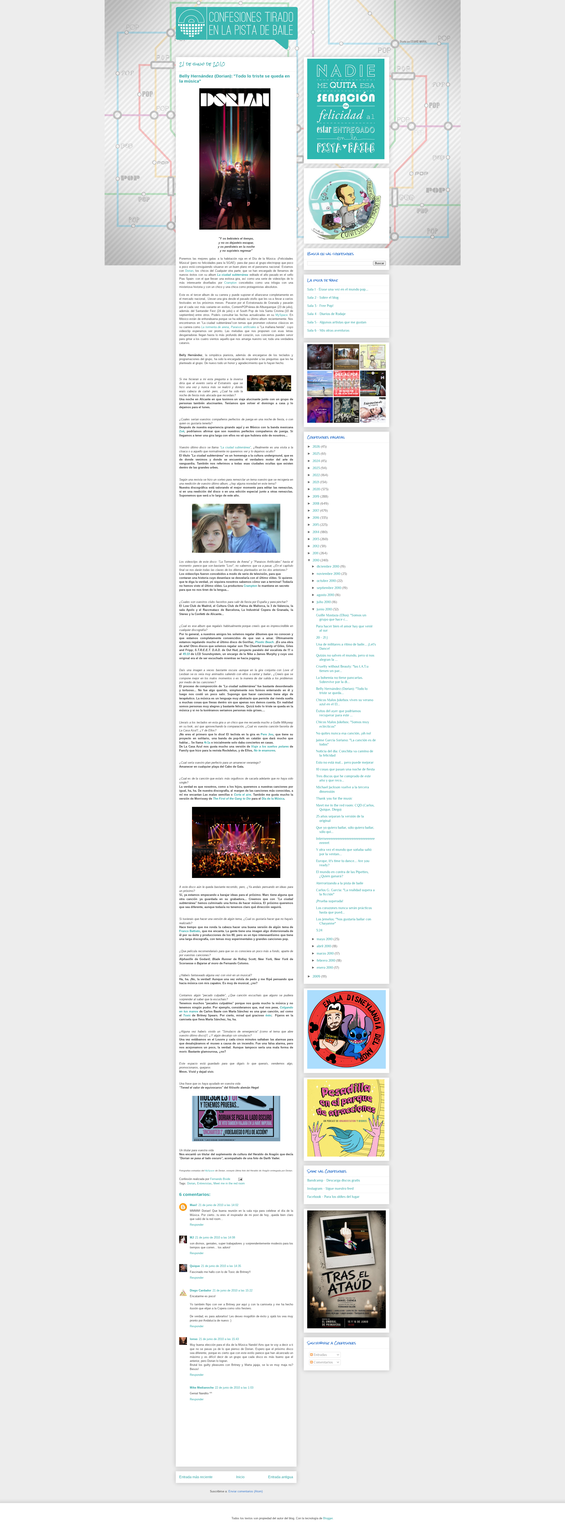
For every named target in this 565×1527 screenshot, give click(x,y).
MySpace (281, 315)
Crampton (230, 282)
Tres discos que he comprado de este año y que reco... (343, 778)
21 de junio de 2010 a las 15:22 (232, 1290)
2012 (316, 546)
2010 (316, 560)
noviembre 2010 (329, 574)
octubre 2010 (327, 581)
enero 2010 (325, 968)
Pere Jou (267, 734)
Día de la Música (273, 798)
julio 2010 (324, 602)
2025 (317, 454)
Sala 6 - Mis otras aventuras (328, 330)
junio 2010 (325, 609)
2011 (316, 553)
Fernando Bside (220, 1179)
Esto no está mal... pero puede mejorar (345, 762)
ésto (268, 1015)
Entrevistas (204, 1183)
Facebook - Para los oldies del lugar (333, 1197)
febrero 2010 (326, 961)
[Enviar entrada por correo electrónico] (239, 1179)
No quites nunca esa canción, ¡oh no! (343, 733)
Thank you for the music (334, 798)
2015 (316, 525)
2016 (316, 518)
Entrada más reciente (196, 1477)
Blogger (328, 1518)
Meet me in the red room (229, 1183)
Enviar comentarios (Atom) (245, 1491)
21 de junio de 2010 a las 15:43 (219, 1339)
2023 (317, 468)
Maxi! (193, 1205)
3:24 (319, 930)
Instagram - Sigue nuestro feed (330, 1189)
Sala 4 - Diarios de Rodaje (326, 314)
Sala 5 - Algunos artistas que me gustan (336, 322)
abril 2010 (324, 946)
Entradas (320, 1355)
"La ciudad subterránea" (235, 447)
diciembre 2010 (328, 566)
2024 (317, 461)
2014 (316, 532)
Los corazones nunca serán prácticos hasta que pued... (344, 910)
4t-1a (207, 742)
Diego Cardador (200, 1290)
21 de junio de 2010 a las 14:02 (218, 1205)
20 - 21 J (322, 638)
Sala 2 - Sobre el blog (323, 298)
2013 (316, 539)
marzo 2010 (326, 953)
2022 (317, 475)
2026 (317, 447)
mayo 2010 (325, 939)
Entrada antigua (280, 1477)
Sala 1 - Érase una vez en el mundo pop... (337, 289)
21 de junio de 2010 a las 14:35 (221, 1266)
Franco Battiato (189, 931)
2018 (316, 504)
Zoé (181, 431)
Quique (195, 1266)
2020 (317, 489)
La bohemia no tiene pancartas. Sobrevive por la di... (339, 680)
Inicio (240, 1477)
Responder (196, 1224)
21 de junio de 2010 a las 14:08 (215, 1237)
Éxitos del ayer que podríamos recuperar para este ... (338, 713)
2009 (317, 976)
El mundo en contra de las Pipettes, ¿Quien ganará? (342, 874)
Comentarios (323, 1362)
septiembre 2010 (329, 588)
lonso (194, 1339)
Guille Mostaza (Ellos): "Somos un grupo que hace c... (341, 617)
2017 (316, 511)
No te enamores (264, 750)
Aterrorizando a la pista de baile (339, 883)
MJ (192, 1237)
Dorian (189, 270)
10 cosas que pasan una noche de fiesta (345, 769)
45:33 (186, 654)
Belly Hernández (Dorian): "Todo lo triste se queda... (341, 691)
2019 (316, 496)
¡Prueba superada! (329, 901)
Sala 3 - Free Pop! (320, 306)
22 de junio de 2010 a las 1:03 (234, 1387)
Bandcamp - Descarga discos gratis (333, 1180)
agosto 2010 (326, 595)
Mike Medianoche (202, 1387)
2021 (316, 482)
